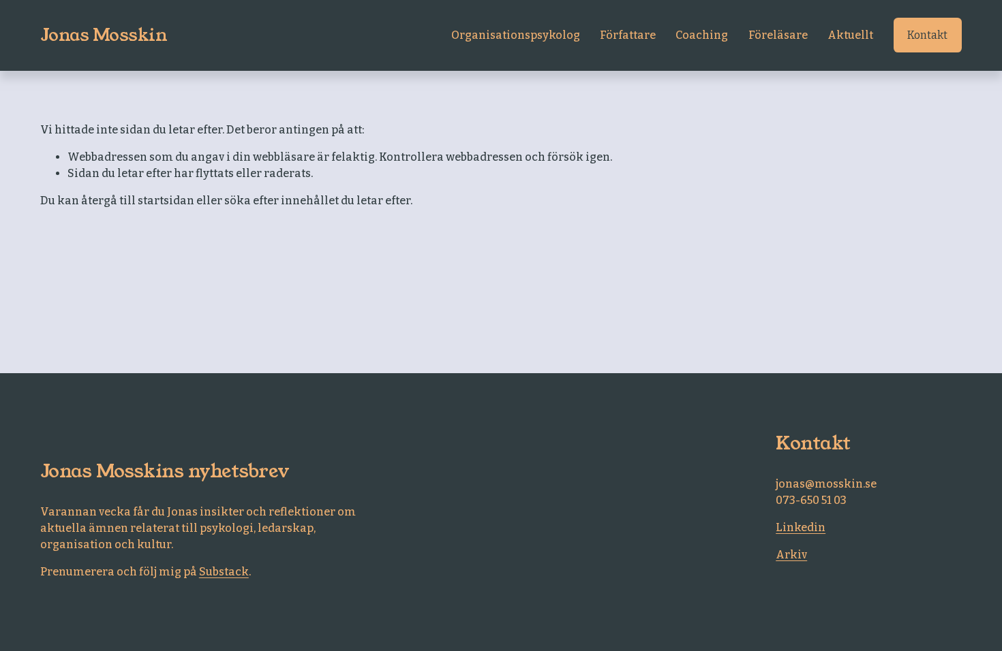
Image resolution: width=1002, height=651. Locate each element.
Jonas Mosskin (104, 35)
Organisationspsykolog (515, 35)
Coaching (701, 35)
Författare (628, 35)
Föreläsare (778, 35)
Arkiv (791, 554)
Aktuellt (850, 35)
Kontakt (927, 35)
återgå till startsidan (137, 200)
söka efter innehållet (281, 200)
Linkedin (800, 527)
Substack (224, 571)
